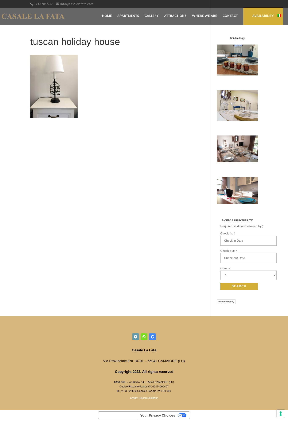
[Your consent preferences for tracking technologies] (281, 414)
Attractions (175, 16)
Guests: (225, 268)
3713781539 (43, 4)
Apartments (128, 16)
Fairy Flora (224, 210)
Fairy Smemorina (229, 168)
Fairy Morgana (227, 82)
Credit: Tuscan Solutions (144, 398)
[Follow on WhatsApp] (144, 336)
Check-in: (227, 233)
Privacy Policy (226, 301)
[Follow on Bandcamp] (135, 336)
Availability (263, 16)
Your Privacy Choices (157, 415)
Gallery (152, 16)
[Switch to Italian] (279, 19)
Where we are (204, 16)
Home (107, 16)
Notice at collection (117, 415)
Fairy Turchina (227, 127)
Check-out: (228, 250)
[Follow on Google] (152, 336)
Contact (230, 16)
